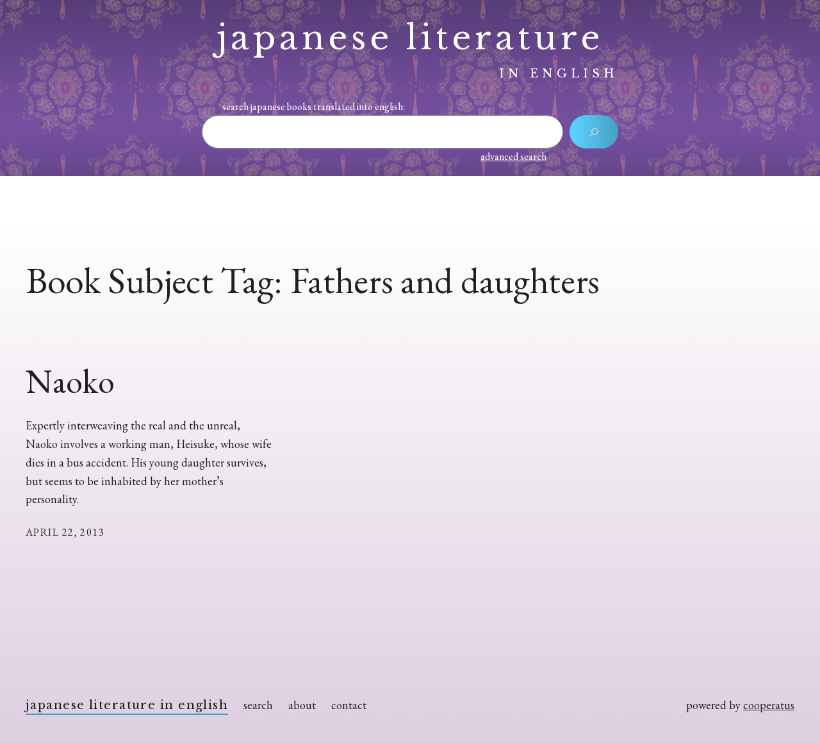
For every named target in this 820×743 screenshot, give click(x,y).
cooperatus (768, 705)
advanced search (513, 156)
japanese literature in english (127, 705)
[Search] (594, 131)
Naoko (70, 381)
